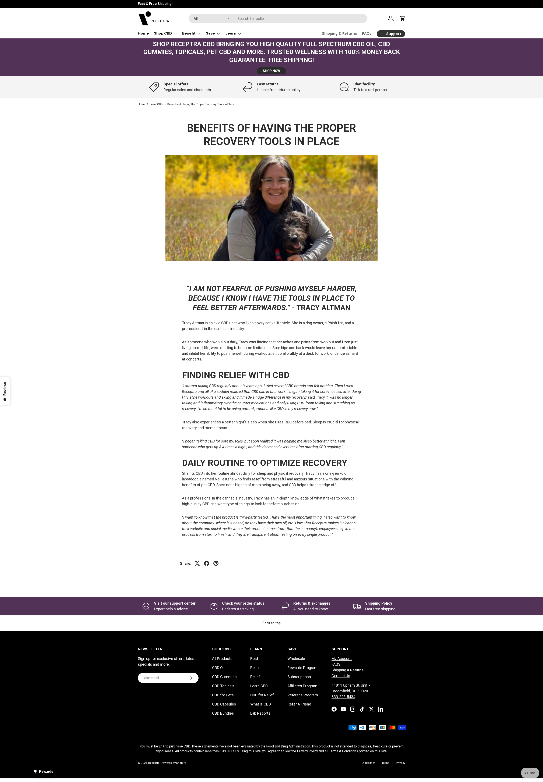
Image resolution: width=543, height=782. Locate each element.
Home (143, 33)
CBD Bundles (223, 713)
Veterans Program (302, 695)
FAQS (336, 664)
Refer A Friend (299, 704)
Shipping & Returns (339, 33)
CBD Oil (218, 667)
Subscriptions (299, 677)
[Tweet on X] (197, 563)
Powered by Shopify (173, 762)
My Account (342, 658)
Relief (255, 677)
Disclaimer (368, 762)
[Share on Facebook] (206, 563)
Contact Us (341, 675)
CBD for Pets (223, 695)
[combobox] (278, 18)
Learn (230, 33)
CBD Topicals (223, 686)
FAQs (367, 33)
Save (210, 33)
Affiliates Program (302, 686)
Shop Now (271, 71)
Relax (254, 667)
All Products (222, 658)
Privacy (400, 762)
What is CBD (260, 704)
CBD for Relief (262, 695)
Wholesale (296, 658)
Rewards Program (302, 667)
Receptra (154, 762)
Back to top (271, 623)
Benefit (189, 33)
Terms (385, 762)
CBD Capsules (224, 704)
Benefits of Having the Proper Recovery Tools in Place (200, 104)
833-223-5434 (343, 696)
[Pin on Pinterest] (216, 563)
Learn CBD (156, 104)
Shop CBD (163, 33)
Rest (254, 658)
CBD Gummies (224, 677)
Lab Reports (260, 713)
